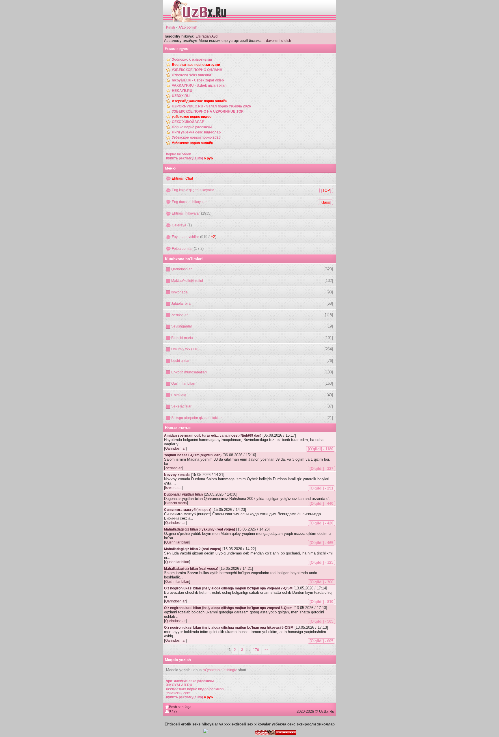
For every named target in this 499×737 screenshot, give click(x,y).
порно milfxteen (178, 154)
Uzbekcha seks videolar (191, 75)
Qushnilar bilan (183, 383)
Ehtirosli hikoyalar (186, 213)
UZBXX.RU (181, 96)
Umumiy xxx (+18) (185, 349)
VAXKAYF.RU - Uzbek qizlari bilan (199, 85)
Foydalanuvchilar (185, 237)
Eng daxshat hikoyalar (189, 202)
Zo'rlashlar (179, 315)
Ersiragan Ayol (206, 36)
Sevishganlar (181, 326)
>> (266, 650)
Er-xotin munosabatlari (189, 372)
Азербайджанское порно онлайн (199, 101)
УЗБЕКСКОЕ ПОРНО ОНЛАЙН (197, 70)
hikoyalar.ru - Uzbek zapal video (198, 80)
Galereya (179, 225)
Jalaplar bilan (182, 304)
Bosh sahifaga (180, 707)
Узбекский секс (178, 693)
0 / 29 (173, 711)
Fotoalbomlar (182, 249)
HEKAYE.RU (182, 91)
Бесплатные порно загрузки (196, 65)
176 (256, 650)
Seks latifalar (181, 406)
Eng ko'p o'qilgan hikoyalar (193, 190)
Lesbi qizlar (180, 361)
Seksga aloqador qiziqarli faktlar (196, 418)
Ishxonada (179, 292)
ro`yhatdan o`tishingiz (220, 670)
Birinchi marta (182, 338)
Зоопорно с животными (192, 59)
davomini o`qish (278, 41)
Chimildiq (178, 395)
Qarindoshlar (181, 269)
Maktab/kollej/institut (187, 281)
